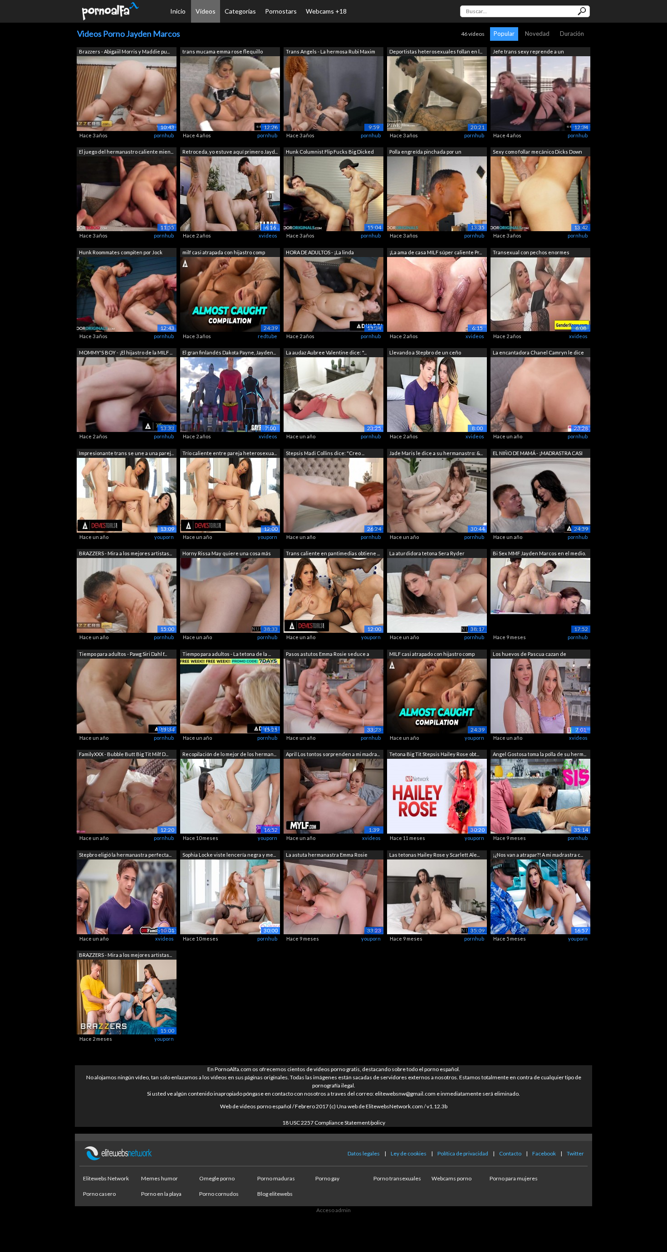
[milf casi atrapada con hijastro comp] (230, 293)
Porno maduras (276, 1178)
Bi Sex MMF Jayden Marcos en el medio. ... (539, 554)
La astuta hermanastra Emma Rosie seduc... (327, 855)
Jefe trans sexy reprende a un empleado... (528, 52)
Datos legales (364, 1153)
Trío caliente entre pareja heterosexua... (229, 453)
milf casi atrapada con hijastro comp (223, 252)
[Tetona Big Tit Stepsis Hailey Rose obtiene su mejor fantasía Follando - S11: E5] (437, 795)
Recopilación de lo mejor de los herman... (229, 754)
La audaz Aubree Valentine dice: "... (326, 352)
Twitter (575, 1153)
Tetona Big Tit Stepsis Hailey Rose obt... (434, 754)
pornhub (164, 135)
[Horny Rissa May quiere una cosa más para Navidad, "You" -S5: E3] (230, 595)
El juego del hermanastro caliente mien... (126, 152)
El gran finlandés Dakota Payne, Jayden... (229, 352)
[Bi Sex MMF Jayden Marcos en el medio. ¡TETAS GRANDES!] (540, 595)
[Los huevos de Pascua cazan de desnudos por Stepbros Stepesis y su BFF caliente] (540, 695)
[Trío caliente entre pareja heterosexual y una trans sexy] (230, 494)
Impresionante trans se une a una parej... (126, 453)
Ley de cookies (409, 1153)
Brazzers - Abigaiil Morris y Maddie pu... (124, 51)
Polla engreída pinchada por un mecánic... (425, 152)
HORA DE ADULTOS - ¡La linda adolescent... (320, 253)
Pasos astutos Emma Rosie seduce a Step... (327, 655)
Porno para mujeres (514, 1178)
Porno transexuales (397, 1178)
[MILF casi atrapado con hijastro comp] (437, 695)
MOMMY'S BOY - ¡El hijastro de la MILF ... (125, 352)
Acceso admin (333, 1210)
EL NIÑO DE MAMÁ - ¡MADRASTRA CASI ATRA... (538, 454)
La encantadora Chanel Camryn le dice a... (538, 353)
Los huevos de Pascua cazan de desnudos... (529, 655)
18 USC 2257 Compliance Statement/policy (333, 1122)
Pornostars (281, 11)
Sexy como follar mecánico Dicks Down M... (537, 152)
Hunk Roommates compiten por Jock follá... (120, 253)
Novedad (537, 33)
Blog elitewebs (275, 1193)
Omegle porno (217, 1178)
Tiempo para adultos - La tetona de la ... (226, 654)
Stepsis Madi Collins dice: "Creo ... (325, 453)
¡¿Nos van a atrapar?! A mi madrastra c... (538, 855)
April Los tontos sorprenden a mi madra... (333, 754)
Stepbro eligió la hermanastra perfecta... (125, 855)
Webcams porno (451, 1178)
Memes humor (159, 1178)
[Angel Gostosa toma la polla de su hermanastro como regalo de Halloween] (540, 795)
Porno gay (327, 1178)
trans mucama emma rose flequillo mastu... (222, 52)
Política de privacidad (462, 1153)
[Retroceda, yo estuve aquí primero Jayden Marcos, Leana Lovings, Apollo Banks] (230, 193)
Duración (572, 33)
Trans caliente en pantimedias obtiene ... (333, 553)
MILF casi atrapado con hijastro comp (432, 654)
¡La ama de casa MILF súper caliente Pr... (435, 252)
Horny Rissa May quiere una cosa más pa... (226, 554)
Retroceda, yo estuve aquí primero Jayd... (230, 152)
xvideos (268, 235)
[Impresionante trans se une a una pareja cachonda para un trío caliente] (127, 494)
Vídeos (206, 11)
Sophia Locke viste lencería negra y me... (229, 855)
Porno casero (99, 1193)
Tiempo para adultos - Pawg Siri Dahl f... (123, 654)
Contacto (510, 1153)
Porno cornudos (219, 1193)
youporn (164, 537)
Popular (504, 33)
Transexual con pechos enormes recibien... (531, 253)
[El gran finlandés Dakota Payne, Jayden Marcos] (230, 394)
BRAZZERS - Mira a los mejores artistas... (125, 553)
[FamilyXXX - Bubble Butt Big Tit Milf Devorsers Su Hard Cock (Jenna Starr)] (127, 795)
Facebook (544, 1153)
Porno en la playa (161, 1193)
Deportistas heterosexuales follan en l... (435, 51)
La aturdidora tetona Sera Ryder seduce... (427, 554)
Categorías (240, 11)
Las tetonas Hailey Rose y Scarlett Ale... (434, 855)
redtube (267, 336)
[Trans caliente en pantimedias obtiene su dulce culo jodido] (333, 595)
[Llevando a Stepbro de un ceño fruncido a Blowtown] (437, 394)
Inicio (178, 11)
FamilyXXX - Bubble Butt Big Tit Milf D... (123, 754)
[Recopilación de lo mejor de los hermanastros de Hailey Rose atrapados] (230, 795)
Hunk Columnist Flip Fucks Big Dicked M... (330, 152)
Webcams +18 (326, 11)
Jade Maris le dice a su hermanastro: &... (436, 453)
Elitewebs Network (106, 1178)
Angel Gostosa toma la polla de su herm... (539, 754)
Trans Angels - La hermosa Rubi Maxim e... (330, 52)
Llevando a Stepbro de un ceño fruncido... (425, 353)
